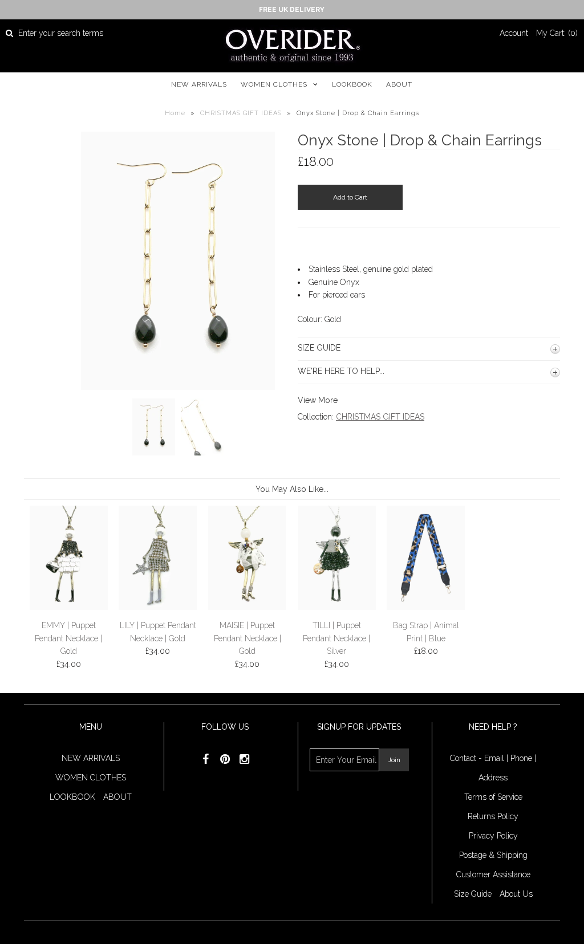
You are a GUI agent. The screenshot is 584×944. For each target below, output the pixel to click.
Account (514, 33)
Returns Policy (493, 816)
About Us (516, 893)
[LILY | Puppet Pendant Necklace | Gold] (158, 607)
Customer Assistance (493, 874)
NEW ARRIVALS (199, 84)
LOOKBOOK (352, 84)
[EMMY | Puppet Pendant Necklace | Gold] (69, 607)
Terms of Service (493, 796)
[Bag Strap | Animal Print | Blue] (426, 607)
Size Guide (473, 893)
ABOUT (399, 84)
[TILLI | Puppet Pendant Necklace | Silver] (337, 607)
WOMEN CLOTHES (274, 84)
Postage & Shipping (493, 855)
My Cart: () (557, 33)
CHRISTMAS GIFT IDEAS (241, 113)
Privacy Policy (493, 835)
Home (175, 113)
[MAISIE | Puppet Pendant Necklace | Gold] (247, 607)
